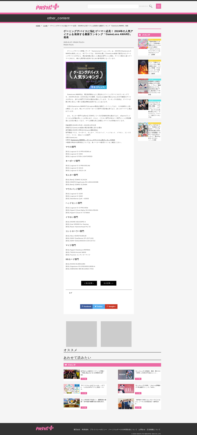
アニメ (151, 39)
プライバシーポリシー (98, 429)
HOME (38, 26)
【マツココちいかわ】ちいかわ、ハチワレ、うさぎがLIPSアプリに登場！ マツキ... (93, 387)
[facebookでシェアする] (86, 307)
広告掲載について (153, 429)
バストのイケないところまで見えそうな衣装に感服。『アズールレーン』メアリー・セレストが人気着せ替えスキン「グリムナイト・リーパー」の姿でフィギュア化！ (154, 110)
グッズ (151, 79)
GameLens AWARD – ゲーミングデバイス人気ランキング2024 (93, 140)
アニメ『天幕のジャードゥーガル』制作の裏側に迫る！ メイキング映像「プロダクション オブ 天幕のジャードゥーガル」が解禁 (154, 68)
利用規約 (85, 429)
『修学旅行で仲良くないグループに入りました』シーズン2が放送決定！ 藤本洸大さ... (147, 401)
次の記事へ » (108, 283)
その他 (45, 26)
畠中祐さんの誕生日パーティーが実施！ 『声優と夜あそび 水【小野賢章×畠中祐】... (93, 373)
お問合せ (142, 429)
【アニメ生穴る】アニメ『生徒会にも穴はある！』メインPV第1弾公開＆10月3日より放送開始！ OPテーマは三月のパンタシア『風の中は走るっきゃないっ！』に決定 (154, 132)
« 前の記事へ (89, 283)
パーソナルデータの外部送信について (122, 429)
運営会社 (77, 429)
